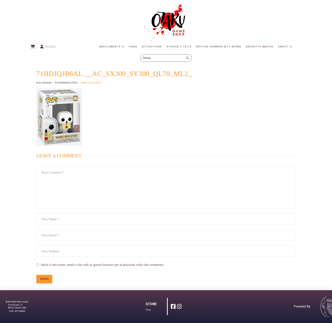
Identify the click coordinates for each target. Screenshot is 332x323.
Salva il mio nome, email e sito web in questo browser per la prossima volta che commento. (102, 265)
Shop (148, 309)
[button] (32, 46)
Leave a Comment (91, 82)
